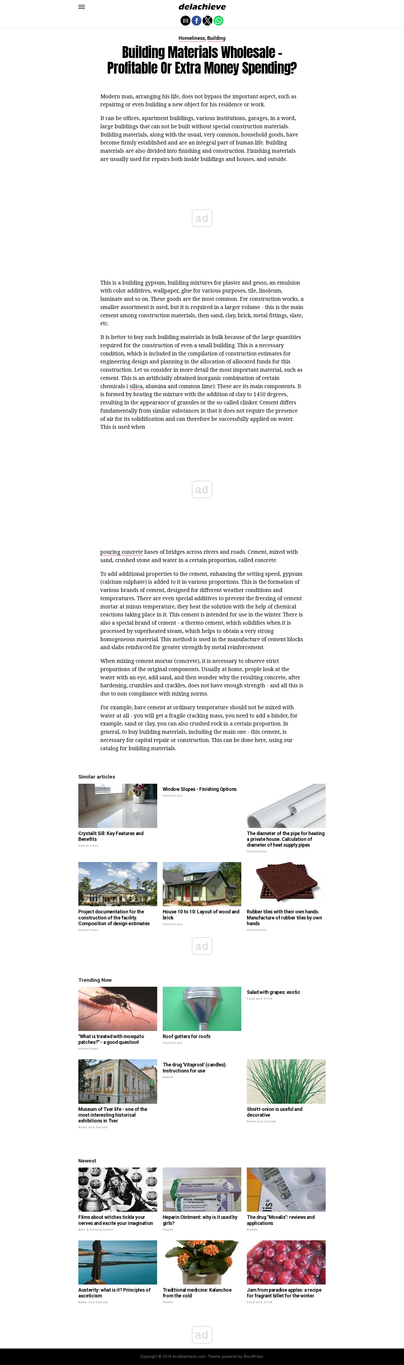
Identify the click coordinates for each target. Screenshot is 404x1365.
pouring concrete (121, 551)
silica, (137, 386)
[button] (81, 7)
